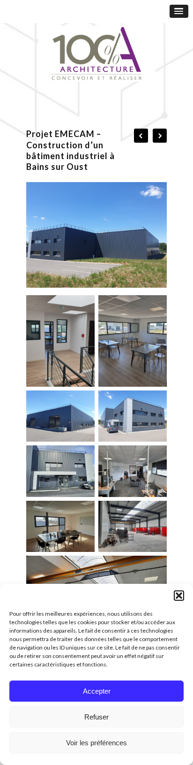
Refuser (96, 717)
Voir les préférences (96, 743)
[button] (179, 595)
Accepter (97, 691)
